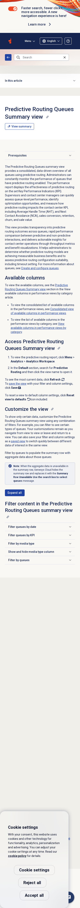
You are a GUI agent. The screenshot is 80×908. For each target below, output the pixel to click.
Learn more (37, 24)
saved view (18, 441)
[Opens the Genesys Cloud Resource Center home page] (9, 41)
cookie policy (17, 856)
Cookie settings (34, 870)
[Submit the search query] (18, 57)
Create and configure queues (40, 268)
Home (8, 57)
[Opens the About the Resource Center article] (68, 41)
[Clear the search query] (64, 57)
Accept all (34, 895)
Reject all (32, 882)
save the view (17, 383)
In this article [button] (13, 80)
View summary (21, 126)
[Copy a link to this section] (47, 117)
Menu (28, 41)
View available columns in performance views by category (38, 328)
